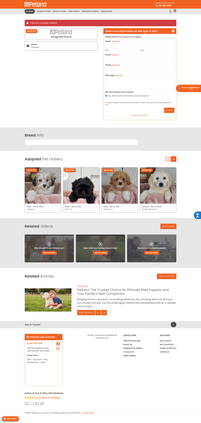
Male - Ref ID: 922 (111, 206)
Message (113, 75)
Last (142, 50)
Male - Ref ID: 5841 (35, 206)
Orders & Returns (168, 348)
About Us (127, 344)
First (107, 50)
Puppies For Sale (44, 11)
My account (165, 340)
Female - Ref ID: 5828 (151, 206)
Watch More (168, 226)
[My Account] (170, 11)
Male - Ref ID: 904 (73, 206)
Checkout (164, 352)
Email (112, 54)
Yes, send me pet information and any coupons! (128, 96)
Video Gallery (73, 11)
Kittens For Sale (59, 11)
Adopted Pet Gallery (90, 11)
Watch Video (49, 253)
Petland (82, 286)
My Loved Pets (167, 344)
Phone (112, 65)
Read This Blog (86, 312)
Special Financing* (132, 340)
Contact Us (128, 352)
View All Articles (166, 276)
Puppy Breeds (106, 11)
